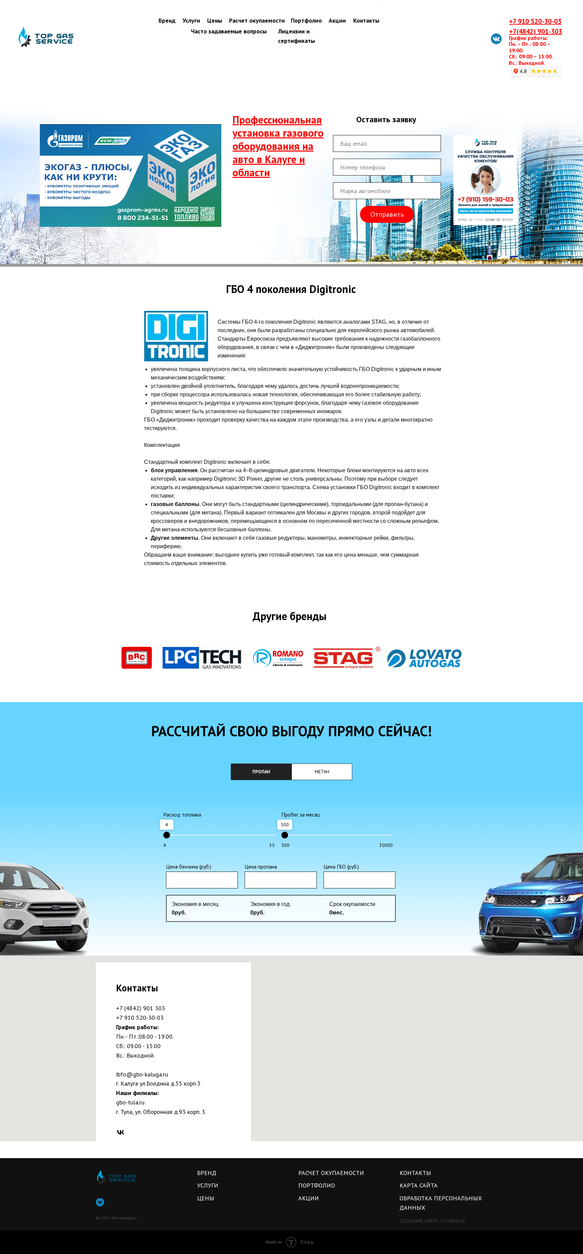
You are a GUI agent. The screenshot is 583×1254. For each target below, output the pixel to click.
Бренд (167, 20)
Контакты (366, 20)
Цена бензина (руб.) (188, 866)
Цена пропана (261, 866)
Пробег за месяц (300, 814)
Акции (337, 20)
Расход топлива (182, 814)
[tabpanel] (291, 873)
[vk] (120, 1132)
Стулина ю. (453, 1221)
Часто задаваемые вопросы (229, 31)
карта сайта (418, 1185)
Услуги (191, 20)
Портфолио (306, 20)
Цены (214, 20)
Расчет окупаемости (257, 20)
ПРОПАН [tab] (261, 772)
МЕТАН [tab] (322, 772)
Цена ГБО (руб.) (341, 866)
